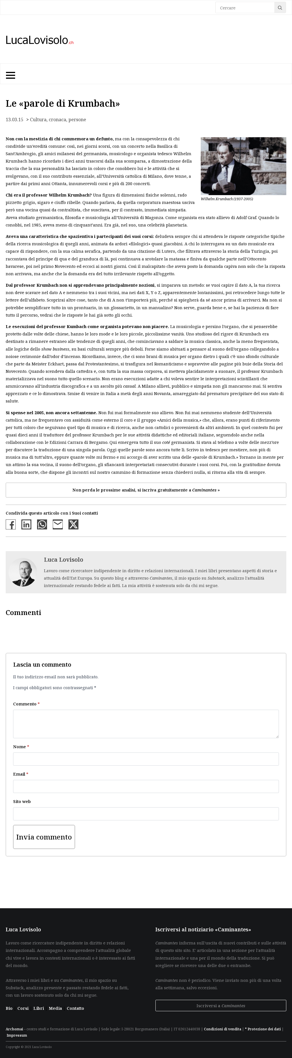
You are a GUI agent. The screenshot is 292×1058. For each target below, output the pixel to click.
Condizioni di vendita (222, 1029)
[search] (280, 7)
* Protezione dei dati (263, 1029)
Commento (26, 704)
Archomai (14, 1029)
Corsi (23, 1008)
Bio (9, 1008)
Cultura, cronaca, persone (58, 119)
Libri (39, 1008)
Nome (21, 746)
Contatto (75, 1008)
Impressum (17, 1035)
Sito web (22, 801)
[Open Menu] (10, 74)
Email (20, 774)
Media (56, 1008)
